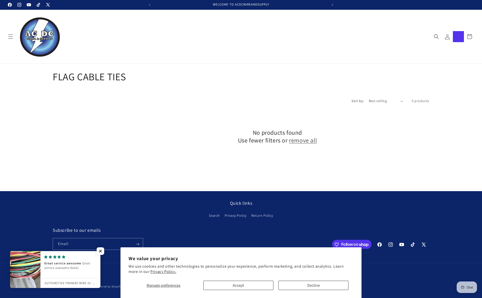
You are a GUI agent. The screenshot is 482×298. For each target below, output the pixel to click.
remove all (303, 140)
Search (214, 215)
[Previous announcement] (149, 5)
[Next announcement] (332, 5)
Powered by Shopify (109, 286)
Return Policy (262, 215)
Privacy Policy (236, 215)
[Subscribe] (137, 244)
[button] (10, 36)
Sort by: (357, 101)
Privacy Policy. (163, 271)
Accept (238, 285)
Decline (313, 285)
